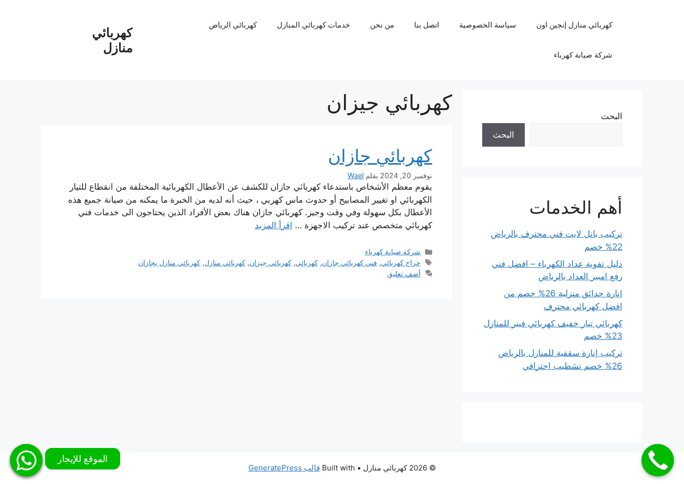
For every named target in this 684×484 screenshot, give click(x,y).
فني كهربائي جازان (349, 262)
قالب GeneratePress (284, 467)
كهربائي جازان (380, 155)
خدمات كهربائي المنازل (313, 25)
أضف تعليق (404, 273)
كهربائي (306, 262)
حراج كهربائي (401, 262)
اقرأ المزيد (273, 225)
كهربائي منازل (112, 40)
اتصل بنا (426, 25)
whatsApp (26, 460)
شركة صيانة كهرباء (583, 55)
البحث (611, 116)
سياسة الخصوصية (487, 25)
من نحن (382, 25)
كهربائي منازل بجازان (169, 262)
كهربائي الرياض (233, 25)
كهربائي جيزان (270, 262)
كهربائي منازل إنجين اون (574, 25)
